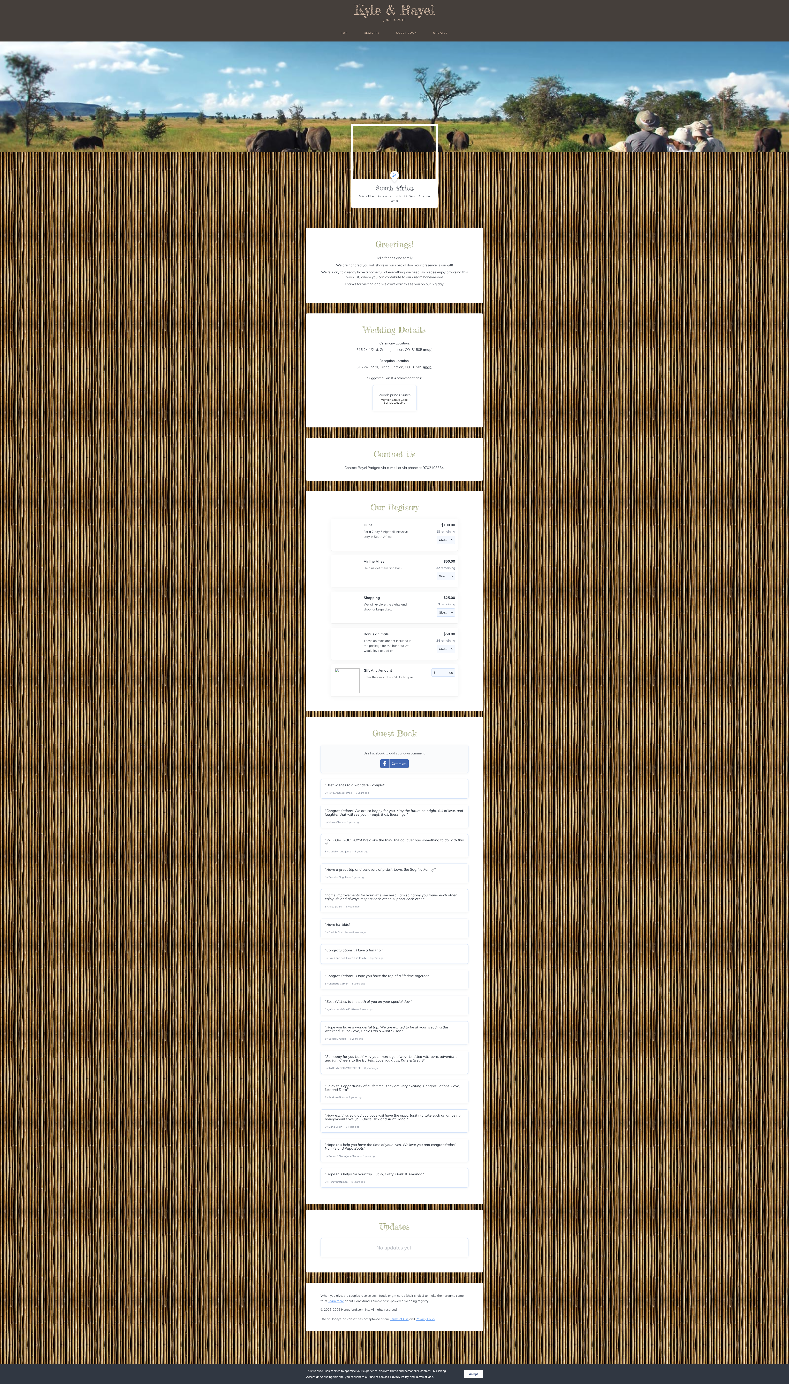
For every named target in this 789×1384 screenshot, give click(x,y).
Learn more (336, 1301)
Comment (399, 764)
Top (344, 32)
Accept (473, 1374)
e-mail (392, 468)
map (427, 350)
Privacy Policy (425, 1319)
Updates (440, 32)
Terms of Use (399, 1319)
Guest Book (406, 32)
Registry (372, 32)
